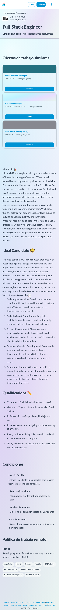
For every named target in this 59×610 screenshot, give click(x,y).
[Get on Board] (3, 4)
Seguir (22, 17)
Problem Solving (10, 569)
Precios (6, 603)
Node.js (28, 564)
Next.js (38, 564)
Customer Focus (32, 575)
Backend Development (13, 575)
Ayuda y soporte (17, 603)
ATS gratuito (29, 603)
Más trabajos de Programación (14, 13)
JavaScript (8, 564)
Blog (49, 605)
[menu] (51, 5)
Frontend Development (30, 569)
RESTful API (49, 564)
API (54, 605)
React (18, 564)
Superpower (40, 603)
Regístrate (41, 4)
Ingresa (31, 4)
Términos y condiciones (38, 605)
